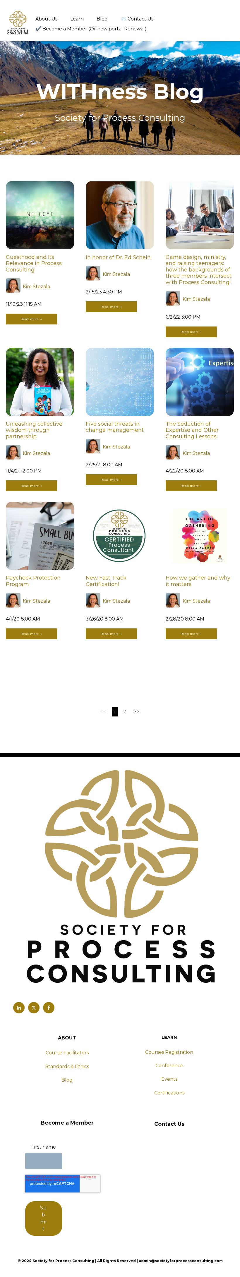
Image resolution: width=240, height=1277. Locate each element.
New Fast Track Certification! (106, 581)
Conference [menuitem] (169, 1065)
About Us (46, 19)
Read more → (31, 319)
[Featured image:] (40, 247)
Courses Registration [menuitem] (169, 1052)
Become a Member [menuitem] (67, 1123)
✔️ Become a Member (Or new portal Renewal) (91, 29)
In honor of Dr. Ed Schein (118, 257)
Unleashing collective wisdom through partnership (34, 430)
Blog (102, 19)
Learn (77, 19)
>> (136, 711)
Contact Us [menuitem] (169, 1124)
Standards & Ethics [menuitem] (67, 1066)
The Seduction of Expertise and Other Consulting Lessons (192, 430)
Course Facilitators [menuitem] (67, 1053)
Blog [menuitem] (67, 1080)
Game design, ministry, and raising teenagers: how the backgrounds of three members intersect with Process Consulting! (199, 270)
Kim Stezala (36, 286)
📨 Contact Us (137, 19)
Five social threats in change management (115, 427)
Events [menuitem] (169, 1079)
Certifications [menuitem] (169, 1093)
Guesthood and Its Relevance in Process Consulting (34, 263)
